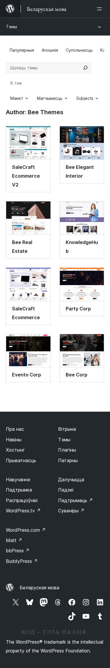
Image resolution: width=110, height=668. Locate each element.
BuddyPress (22, 561)
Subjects (84, 98)
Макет (16, 98)
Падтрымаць (75, 500)
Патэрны (68, 460)
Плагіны (67, 450)
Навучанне (18, 479)
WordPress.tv (23, 511)
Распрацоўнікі (22, 500)
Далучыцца (71, 479)
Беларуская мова (39, 587)
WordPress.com (26, 530)
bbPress (18, 550)
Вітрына (67, 429)
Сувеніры (71, 511)
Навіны (13, 439)
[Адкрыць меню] (100, 9)
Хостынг (15, 450)
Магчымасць (49, 98)
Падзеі (65, 490)
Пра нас (15, 429)
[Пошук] (85, 68)
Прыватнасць (21, 460)
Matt (14, 540)
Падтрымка (19, 490)
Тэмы (11, 26)
